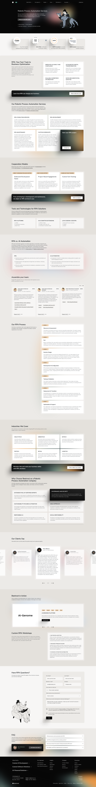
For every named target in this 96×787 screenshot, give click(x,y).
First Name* (48, 675)
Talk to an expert (77, 197)
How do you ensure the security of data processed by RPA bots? (59, 743)
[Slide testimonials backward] (43, 583)
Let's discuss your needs (35, 747)
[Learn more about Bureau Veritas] (46, 40)
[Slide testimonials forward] (52, 583)
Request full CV (17, 314)
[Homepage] (13, 2)
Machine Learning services (39, 249)
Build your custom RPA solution (24, 19)
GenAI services (29, 249)
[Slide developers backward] (80, 285)
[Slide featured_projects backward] (43, 627)
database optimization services (32, 110)
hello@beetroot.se (32, 778)
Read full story (45, 620)
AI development (38, 166)
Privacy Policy (70, 708)
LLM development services (27, 168)
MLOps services (22, 110)
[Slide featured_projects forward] (52, 627)
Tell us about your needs (75, 467)
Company (66, 681)
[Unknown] (47, 690)
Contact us (66, 148)
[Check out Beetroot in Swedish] (16, 2)
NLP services (17, 168)
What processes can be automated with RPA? (56, 736)
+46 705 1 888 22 (32, 779)
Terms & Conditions (62, 708)
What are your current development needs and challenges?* (58, 699)
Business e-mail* (49, 681)
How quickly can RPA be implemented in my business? (57, 747)
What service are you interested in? (53, 693)
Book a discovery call (76, 93)
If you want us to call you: (51, 687)
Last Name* (66, 675)
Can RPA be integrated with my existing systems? (56, 740)
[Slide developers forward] (82, 285)
